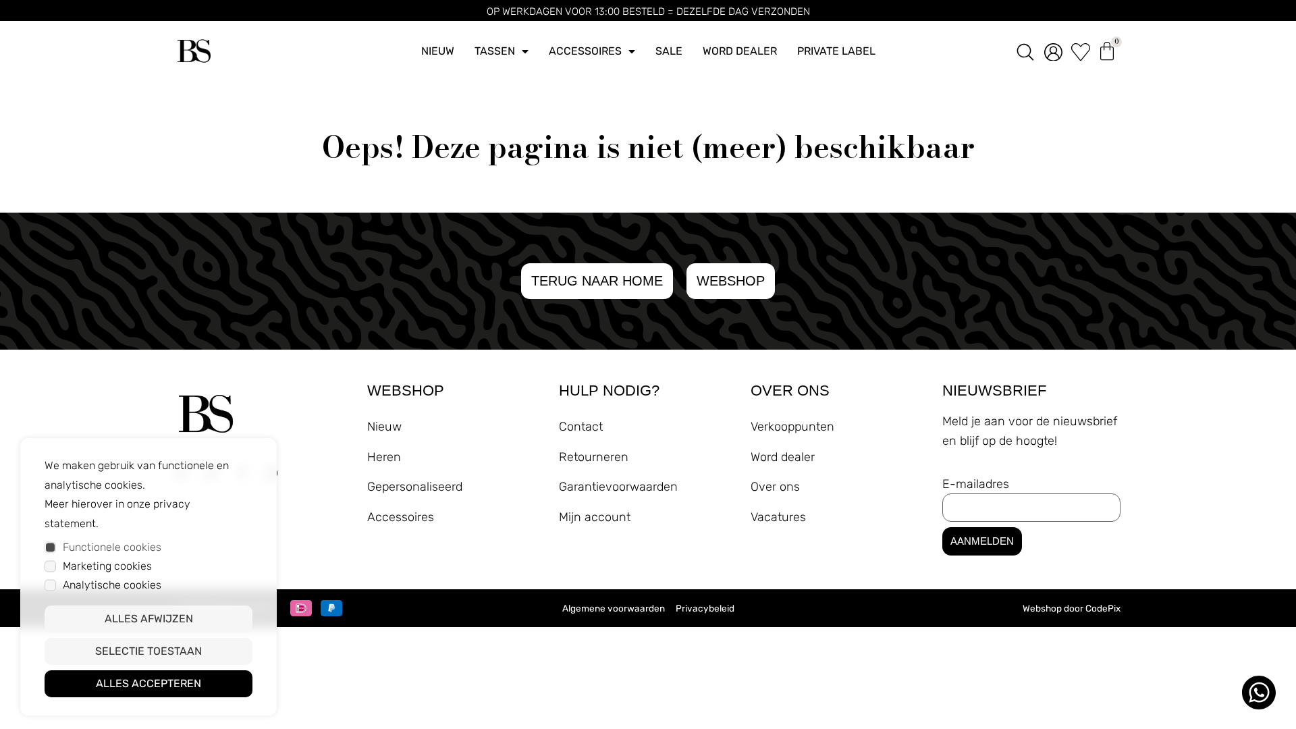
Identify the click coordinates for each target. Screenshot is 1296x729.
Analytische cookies (112, 584)
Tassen (495, 51)
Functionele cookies (112, 547)
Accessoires (585, 51)
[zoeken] (1025, 51)
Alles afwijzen (149, 618)
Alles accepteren (148, 683)
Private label (836, 51)
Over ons (775, 486)
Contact (581, 426)
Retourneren (593, 457)
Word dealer (740, 51)
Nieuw (437, 51)
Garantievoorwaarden (618, 486)
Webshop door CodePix (1071, 608)
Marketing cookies (107, 566)
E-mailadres (975, 484)
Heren (384, 457)
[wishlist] (1080, 51)
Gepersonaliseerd (414, 486)
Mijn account (594, 517)
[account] (1053, 51)
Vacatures (778, 517)
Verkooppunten (792, 426)
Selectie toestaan (148, 651)
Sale (668, 51)
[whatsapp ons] (1259, 692)
